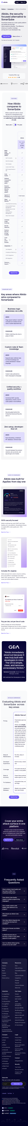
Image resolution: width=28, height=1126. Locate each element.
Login (17, 2)
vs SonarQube (5, 1063)
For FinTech (5, 999)
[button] (23, 2)
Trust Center (18, 1067)
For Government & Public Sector (6, 1020)
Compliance (18, 996)
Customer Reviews (19, 985)
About (3, 970)
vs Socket (4, 1068)
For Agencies (5, 1008)
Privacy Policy (18, 1037)
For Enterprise (5, 1011)
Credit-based (22, 195)
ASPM (16, 1001)
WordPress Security (19, 1010)
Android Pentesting (19, 1020)
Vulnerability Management (18, 1004)
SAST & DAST (18, 999)
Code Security (18, 1012)
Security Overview (19, 1069)
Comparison (10, 9)
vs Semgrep (5, 1061)
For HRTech (5, 1006)
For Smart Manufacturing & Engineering (6, 1025)
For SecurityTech (6, 1001)
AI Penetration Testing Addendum (20, 1053)
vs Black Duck (5, 1066)
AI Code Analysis (19, 1025)
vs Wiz (3, 1042)
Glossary (17, 980)
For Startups (5, 1013)
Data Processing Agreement (19, 1049)
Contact (4, 975)
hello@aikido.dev (19, 1060)
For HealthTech (5, 994)
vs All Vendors (5, 1037)
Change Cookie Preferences (18, 1072)
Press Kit (17, 982)
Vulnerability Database (20, 970)
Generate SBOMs (19, 1008)
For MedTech (5, 996)
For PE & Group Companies (5, 1016)
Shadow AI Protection (20, 1022)
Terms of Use (18, 1042)
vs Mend (4, 1045)
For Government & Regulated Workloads (7, 1030)
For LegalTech (5, 1003)
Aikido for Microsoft (19, 1015)
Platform (3, 9)
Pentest (17, 994)
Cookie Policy (18, 1040)
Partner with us (5, 978)
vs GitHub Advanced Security (7, 1053)
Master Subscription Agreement (20, 1045)
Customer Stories (19, 975)
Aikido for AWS (18, 1017)
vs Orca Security (6, 1047)
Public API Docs (18, 968)
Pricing (3, 968)
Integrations (18, 978)
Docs (16, 965)
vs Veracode (5, 1049)
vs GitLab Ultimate (6, 1056)
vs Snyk (4, 1040)
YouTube (10, 1093)
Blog (16, 973)
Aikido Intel (17, 987)
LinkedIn (4, 1093)
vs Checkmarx (5, 1058)
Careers (4, 973)
